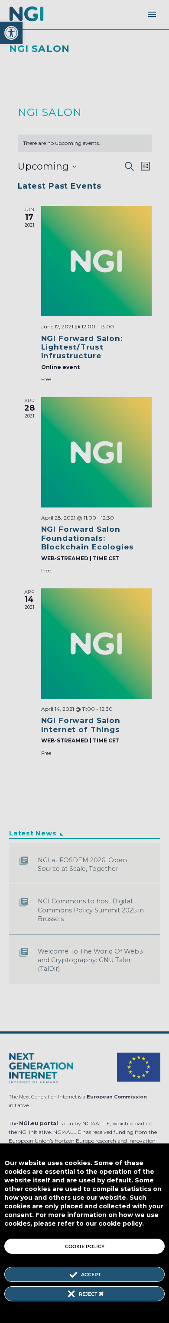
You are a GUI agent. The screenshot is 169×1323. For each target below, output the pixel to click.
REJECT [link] (89, 1294)
